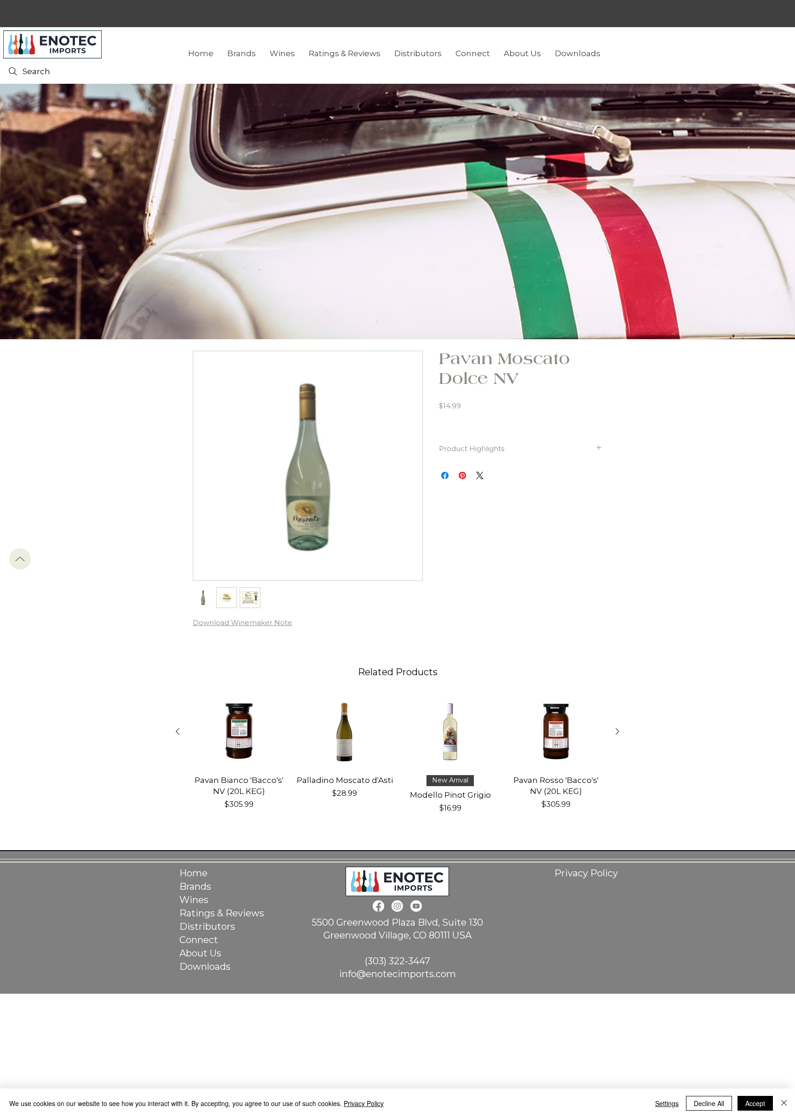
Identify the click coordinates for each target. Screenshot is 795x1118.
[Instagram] (397, 906)
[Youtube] (416, 906)
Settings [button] (667, 1103)
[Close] (783, 1103)
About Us (200, 953)
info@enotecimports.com (397, 973)
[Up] (20, 559)
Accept (755, 1103)
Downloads (204, 966)
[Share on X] (479, 475)
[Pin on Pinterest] (462, 475)
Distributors (207, 926)
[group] (397, 760)
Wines (193, 899)
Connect (198, 939)
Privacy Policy (586, 873)
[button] (577, 53)
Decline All (709, 1103)
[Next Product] (617, 731)
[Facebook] (378, 906)
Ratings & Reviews (221, 913)
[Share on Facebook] (444, 475)
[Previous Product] (177, 731)
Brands (195, 886)
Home (193, 873)
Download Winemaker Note (242, 622)
